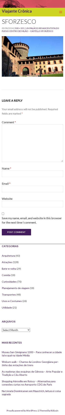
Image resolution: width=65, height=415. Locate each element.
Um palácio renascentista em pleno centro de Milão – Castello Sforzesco (30, 29)
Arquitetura (8, 255)
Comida (6, 275)
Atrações (7, 262)
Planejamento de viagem (15, 288)
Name (6, 168)
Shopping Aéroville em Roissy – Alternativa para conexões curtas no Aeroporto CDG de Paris (28, 383)
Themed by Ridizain (49, 410)
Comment (9, 122)
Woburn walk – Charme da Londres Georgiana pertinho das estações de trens (30, 363)
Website (7, 198)
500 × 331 (19, 28)
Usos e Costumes (12, 301)
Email (6, 183)
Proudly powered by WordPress (22, 410)
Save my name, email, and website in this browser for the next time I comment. (32, 220)
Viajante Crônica (17, 11)
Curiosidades (9, 281)
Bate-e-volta (9, 268)
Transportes (9, 294)
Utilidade (7, 307)
